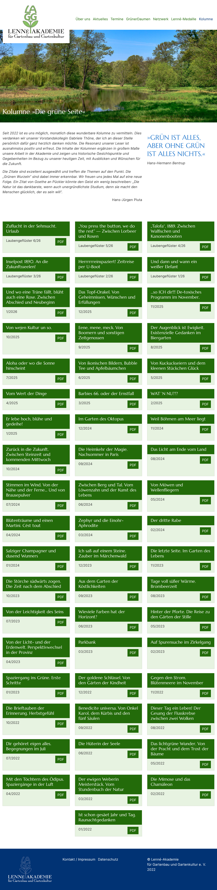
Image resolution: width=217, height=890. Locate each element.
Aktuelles (100, 19)
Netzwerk (161, 19)
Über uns (83, 19)
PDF (60, 242)
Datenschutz (108, 859)
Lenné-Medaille (183, 19)
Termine (117, 19)
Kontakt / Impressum (79, 859)
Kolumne (206, 19)
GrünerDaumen (138, 19)
